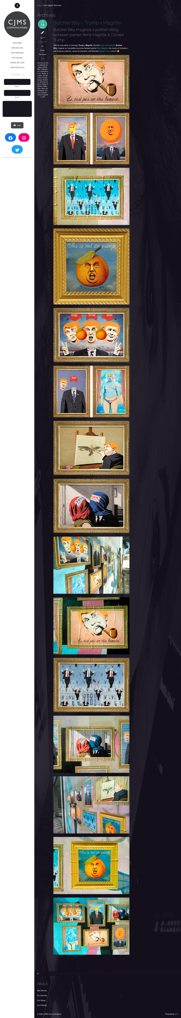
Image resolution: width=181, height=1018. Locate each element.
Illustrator (43, 82)
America (40, 63)
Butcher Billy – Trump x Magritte (87, 22)
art (44, 63)
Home (39, 5)
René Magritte (42, 89)
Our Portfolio (42, 1005)
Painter (44, 84)
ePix (176, 1014)
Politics (45, 86)
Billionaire (42, 65)
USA (43, 97)
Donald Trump (104, 51)
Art (42, 46)
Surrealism (43, 92)
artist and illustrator (108, 45)
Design (42, 50)
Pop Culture (42, 54)
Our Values (41, 1000)
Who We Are (42, 990)
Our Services (42, 995)
